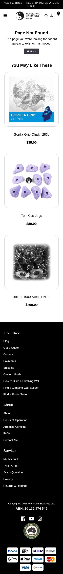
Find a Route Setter (15, 394)
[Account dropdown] (51, 16)
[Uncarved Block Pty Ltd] (29, 15)
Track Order (10, 465)
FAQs (6, 433)
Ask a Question (13, 472)
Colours (8, 354)
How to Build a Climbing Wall (21, 381)
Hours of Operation (15, 420)
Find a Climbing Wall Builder (21, 387)
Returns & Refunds (15, 485)
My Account (10, 459)
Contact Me (10, 440)
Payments (9, 361)
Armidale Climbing (14, 426)
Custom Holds (12, 374)
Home (32, 51)
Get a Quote (11, 347)
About (7, 413)
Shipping (8, 367)
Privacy (8, 479)
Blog (6, 341)
